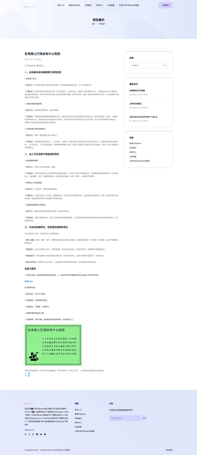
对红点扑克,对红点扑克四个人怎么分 (143, 117)
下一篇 (27, 376)
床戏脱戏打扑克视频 (137, 90)
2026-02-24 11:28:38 (33, 59)
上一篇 (27, 373)
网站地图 (169, 450)
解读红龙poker (74, 5)
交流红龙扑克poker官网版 (129, 5)
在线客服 (111, 5)
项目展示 (88, 5)
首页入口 (60, 5)
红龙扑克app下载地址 (62, 450)
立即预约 (165, 5)
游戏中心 (99, 5)
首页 (93, 24)
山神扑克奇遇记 (135, 103)
